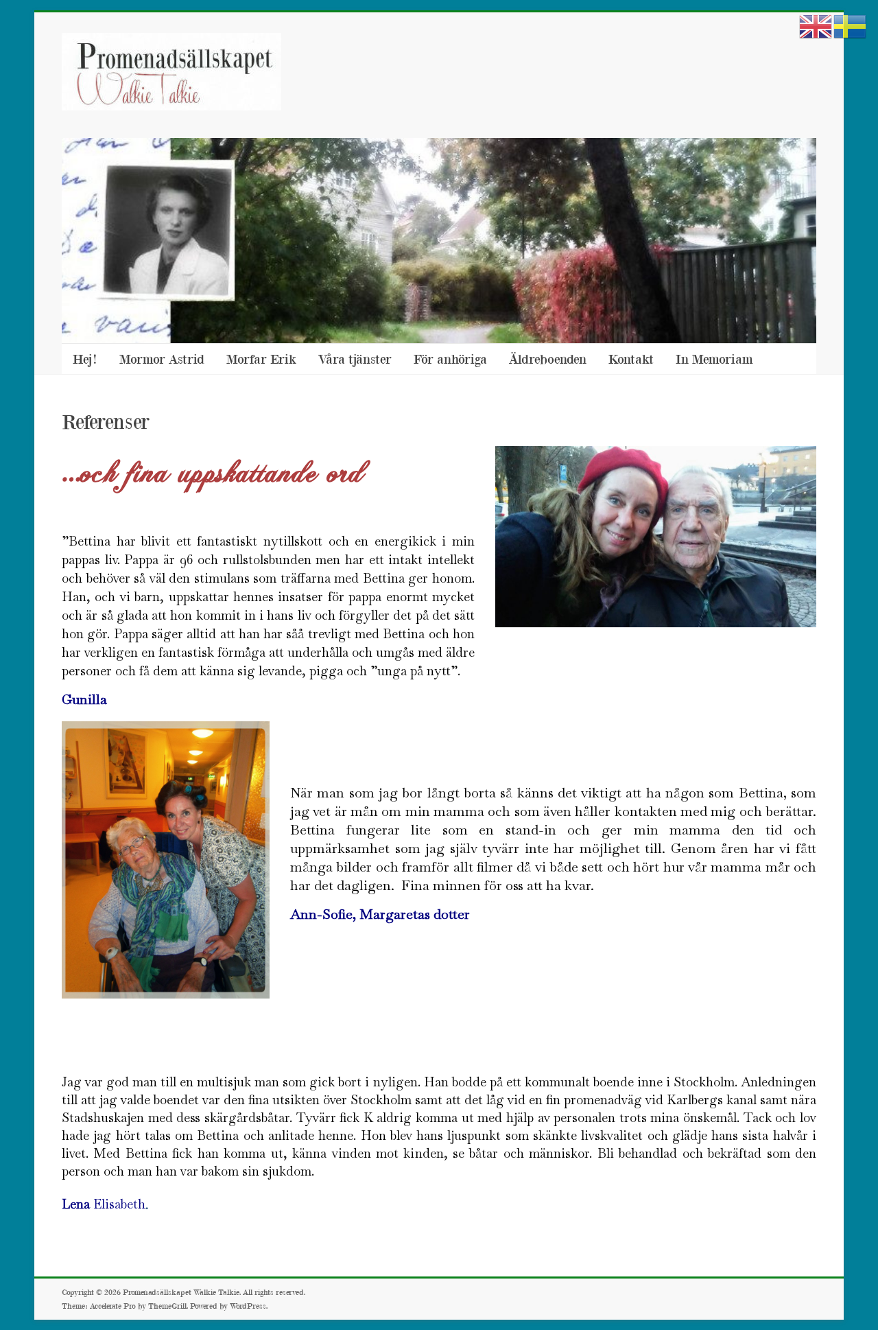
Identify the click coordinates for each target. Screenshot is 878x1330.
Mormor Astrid (161, 358)
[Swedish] (850, 25)
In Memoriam (714, 358)
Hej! (85, 358)
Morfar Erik (261, 358)
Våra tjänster (355, 358)
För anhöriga (450, 358)
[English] (816, 25)
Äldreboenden (547, 358)
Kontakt (631, 358)
